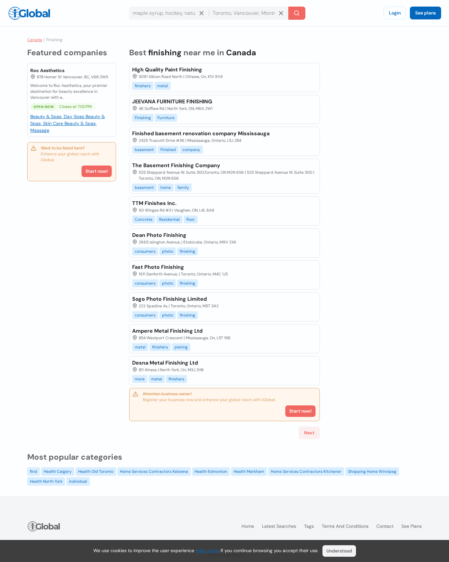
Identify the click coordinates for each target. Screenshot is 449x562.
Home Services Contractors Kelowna (154, 471)
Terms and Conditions (345, 526)
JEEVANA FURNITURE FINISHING (172, 101)
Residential (169, 219)
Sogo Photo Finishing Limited (169, 298)
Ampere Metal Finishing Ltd (167, 330)
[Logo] (29, 13)
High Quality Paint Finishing (167, 69)
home (165, 187)
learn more (207, 550)
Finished (168, 149)
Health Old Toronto (95, 471)
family (183, 187)
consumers (145, 251)
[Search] (296, 13)
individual (78, 481)
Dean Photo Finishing (159, 235)
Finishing (143, 117)
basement (144, 149)
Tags (309, 526)
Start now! (96, 171)
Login (395, 13)
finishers (143, 86)
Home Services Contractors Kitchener (306, 471)
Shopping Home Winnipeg (372, 471)
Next (309, 433)
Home (248, 526)
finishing (187, 251)
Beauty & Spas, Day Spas (57, 116)
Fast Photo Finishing (158, 267)
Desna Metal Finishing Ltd (165, 362)
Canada (34, 39)
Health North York (46, 481)
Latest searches (279, 526)
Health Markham (249, 471)
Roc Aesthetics (47, 70)
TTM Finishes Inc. (154, 203)
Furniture (166, 117)
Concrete (144, 219)
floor (190, 219)
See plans (425, 13)
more (140, 379)
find (33, 471)
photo (167, 251)
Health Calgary (58, 471)
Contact (384, 526)
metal (162, 86)
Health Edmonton (211, 471)
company (191, 149)
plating (181, 347)
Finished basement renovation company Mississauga (201, 133)
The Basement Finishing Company (176, 165)
